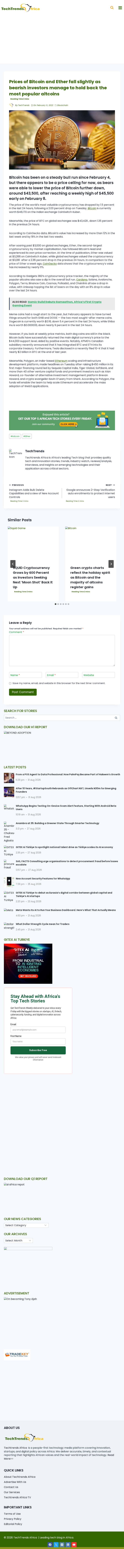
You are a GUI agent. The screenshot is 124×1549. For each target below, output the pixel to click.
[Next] (111, 564)
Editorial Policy (13, 1524)
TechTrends (23, 105)
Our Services (12, 1492)
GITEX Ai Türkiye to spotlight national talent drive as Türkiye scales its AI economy (64, 847)
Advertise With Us (15, 1482)
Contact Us (11, 1487)
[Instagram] (62, 1544)
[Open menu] (120, 8)
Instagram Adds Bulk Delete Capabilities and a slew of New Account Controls (34, 491)
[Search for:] (62, 718)
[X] (56, 1544)
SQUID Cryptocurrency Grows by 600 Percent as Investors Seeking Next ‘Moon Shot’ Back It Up (33, 577)
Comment (16, 632)
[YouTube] (74, 1544)
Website (88, 675)
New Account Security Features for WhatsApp (43, 878)
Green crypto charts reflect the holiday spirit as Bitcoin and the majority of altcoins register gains (90, 577)
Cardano (81, 279)
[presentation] (33, 543)
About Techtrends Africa (19, 1477)
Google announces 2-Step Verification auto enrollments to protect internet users (90, 491)
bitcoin (15, 436)
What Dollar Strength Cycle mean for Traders (42, 924)
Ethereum (61, 361)
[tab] (55, 604)
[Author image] (11, 105)
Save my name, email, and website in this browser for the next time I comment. (59, 683)
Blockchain (62, 105)
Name (15, 675)
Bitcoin (92, 208)
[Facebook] (50, 1544)
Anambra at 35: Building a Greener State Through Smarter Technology (57, 823)
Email (51, 675)
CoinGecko (50, 264)
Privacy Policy (12, 1519)
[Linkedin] (68, 1544)
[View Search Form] (112, 7)
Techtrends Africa (15, 1448)
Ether (26, 436)
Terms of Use (12, 1514)
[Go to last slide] (13, 564)
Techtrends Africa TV (17, 1497)
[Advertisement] (62, 39)
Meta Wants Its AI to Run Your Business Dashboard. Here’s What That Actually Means (66, 910)
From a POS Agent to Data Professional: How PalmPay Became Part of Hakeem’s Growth (68, 774)
